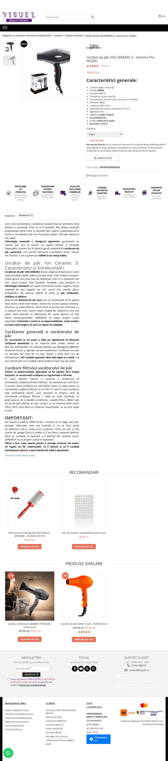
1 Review (104, 65)
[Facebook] (75, 669)
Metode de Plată (54, 717)
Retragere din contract (57, 736)
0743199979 (138, 665)
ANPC (48, 744)
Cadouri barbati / (74, 35)
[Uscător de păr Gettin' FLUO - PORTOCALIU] (84, 596)
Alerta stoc (104, 158)
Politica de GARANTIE (56, 720)
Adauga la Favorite (98, 175)
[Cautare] (92, 17)
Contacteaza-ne (100, 739)
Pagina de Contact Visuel (17, 721)
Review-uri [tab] (26, 215)
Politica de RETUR (54, 728)
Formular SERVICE (54, 724)
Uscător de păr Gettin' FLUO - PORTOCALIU (84, 623)
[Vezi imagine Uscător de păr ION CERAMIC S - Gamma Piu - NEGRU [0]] (9, 46)
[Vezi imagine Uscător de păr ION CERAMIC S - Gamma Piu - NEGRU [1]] (9, 60)
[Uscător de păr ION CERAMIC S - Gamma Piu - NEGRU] (50, 71)
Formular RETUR (54, 732)
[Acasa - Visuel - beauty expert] (18, 17)
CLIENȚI (50, 703)
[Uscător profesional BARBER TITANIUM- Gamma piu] (29, 596)
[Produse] (5, 28)
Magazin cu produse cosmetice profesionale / (27, 35)
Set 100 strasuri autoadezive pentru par (84, 532)
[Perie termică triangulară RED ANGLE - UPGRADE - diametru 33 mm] (29, 505)
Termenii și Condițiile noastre (19, 714)
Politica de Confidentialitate (32, 685)
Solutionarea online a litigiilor (60, 740)
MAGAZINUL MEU (15, 703)
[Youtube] (81, 669)
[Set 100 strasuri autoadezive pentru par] (84, 505)
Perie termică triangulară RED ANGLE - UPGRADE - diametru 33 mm (30, 534)
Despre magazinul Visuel (17, 710)
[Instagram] (93, 669)
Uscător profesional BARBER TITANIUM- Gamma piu (29, 625)
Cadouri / (59, 35)
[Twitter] (87, 669)
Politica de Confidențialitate (18, 717)
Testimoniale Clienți (14, 725)
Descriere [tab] (10, 215)
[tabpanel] (50, 71)
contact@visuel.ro (138, 670)
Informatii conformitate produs (20, 455)
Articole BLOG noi (13, 729)
